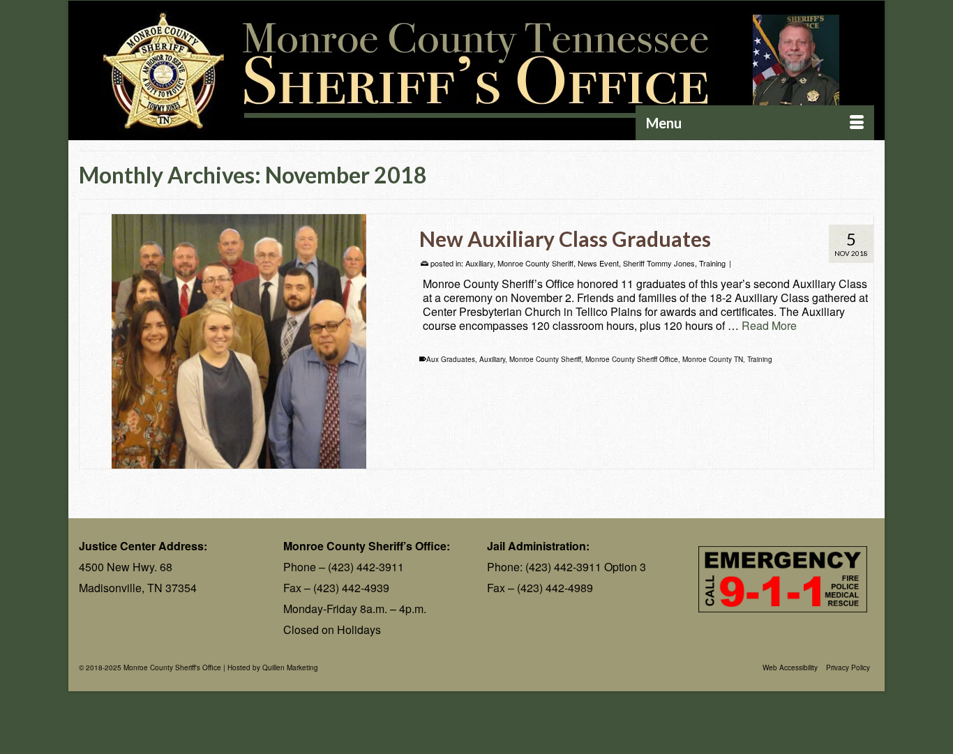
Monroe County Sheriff (535, 263)
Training (712, 263)
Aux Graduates (450, 359)
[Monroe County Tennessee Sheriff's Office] (476, 71)
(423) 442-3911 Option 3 (585, 567)
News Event (598, 263)
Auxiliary (479, 263)
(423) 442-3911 (366, 567)
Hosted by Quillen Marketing (272, 667)
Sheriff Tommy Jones (659, 263)
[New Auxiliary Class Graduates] (239, 341)
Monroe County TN (712, 359)
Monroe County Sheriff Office (631, 359)
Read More (769, 325)
